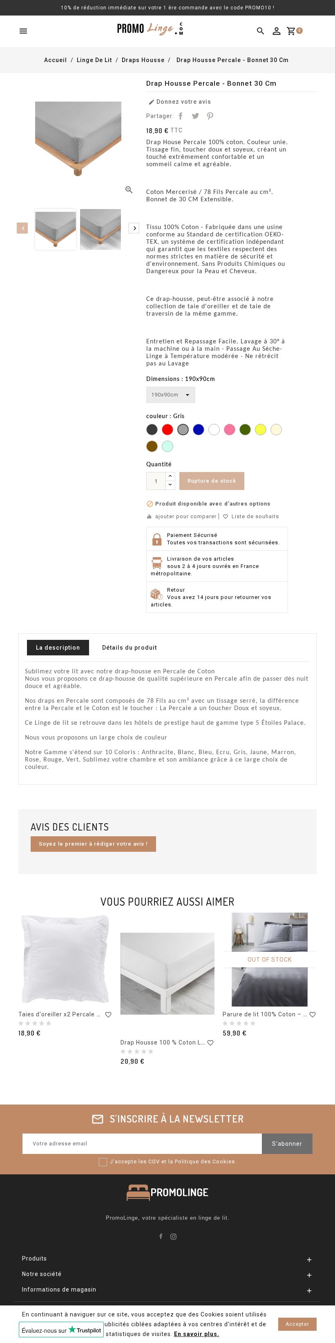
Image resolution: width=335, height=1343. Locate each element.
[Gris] (183, 430)
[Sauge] (167, 447)
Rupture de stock (212, 481)
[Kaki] (245, 430)
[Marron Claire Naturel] (152, 447)
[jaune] (260, 430)
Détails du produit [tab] (129, 647)
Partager (180, 115)
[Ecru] (276, 430)
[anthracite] (152, 430)
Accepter (297, 1324)
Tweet (195, 115)
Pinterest (210, 115)
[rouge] (167, 430)
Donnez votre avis (179, 101)
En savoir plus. (196, 1334)
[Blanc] (214, 430)
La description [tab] (58, 647)
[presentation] (22, 228)
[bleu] (198, 430)
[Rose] (229, 430)
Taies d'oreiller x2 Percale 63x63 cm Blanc (80, 1014)
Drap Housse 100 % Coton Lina (165, 1042)
